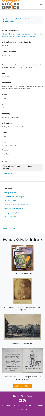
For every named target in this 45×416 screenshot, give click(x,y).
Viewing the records (10, 193)
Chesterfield (7, 174)
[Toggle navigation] (41, 4)
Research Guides (10, 201)
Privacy (23, 396)
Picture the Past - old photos (13, 209)
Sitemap (16, 396)
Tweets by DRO (9, 229)
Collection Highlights (22, 386)
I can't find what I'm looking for (14, 197)
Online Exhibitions (10, 217)
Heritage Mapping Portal (12, 213)
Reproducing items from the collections (17, 205)
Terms (29, 396)
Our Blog (7, 221)
